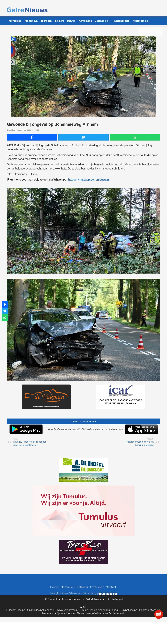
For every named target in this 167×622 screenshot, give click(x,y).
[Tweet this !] (83, 137)
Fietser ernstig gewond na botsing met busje (140, 441)
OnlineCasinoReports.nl (41, 610)
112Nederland (114, 599)
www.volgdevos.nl (67, 610)
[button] (158, 614)
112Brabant (50, 599)
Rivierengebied (121, 20)
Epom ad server (66, 613)
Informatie (66, 587)
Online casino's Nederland (108, 613)
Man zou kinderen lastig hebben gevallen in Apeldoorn (29, 441)
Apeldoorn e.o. (141, 20)
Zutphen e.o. (102, 20)
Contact (111, 587)
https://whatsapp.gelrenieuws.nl (89, 179)
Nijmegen (46, 20)
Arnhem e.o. (31, 20)
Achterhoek (85, 20)
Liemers (59, 20)
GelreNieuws (93, 599)
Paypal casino (129, 610)
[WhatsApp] (135, 137)
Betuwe (71, 20)
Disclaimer (81, 587)
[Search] (142, 31)
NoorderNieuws (71, 599)
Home (54, 587)
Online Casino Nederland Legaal (99, 610)
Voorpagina (14, 20)
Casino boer (84, 613)
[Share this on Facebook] (32, 137)
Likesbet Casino (15, 610)
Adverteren (97, 587)
